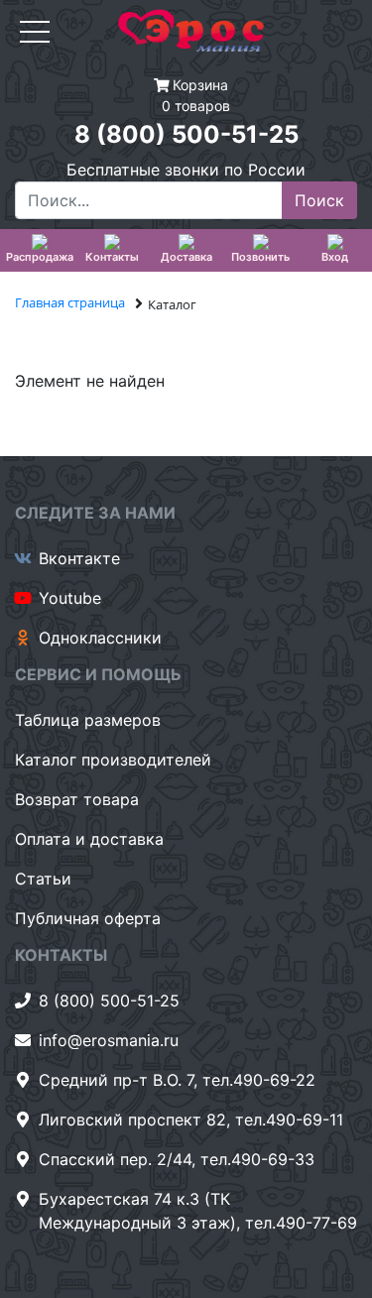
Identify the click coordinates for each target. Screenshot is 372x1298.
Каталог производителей (113, 759)
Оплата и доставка (89, 839)
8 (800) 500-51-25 (186, 134)
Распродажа (39, 257)
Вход (334, 257)
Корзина (200, 84)
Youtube (70, 598)
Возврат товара (77, 799)
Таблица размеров (88, 720)
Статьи (43, 878)
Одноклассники (100, 638)
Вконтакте (79, 558)
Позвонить (260, 257)
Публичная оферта (88, 918)
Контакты (112, 257)
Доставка (186, 257)
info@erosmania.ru (109, 1040)
